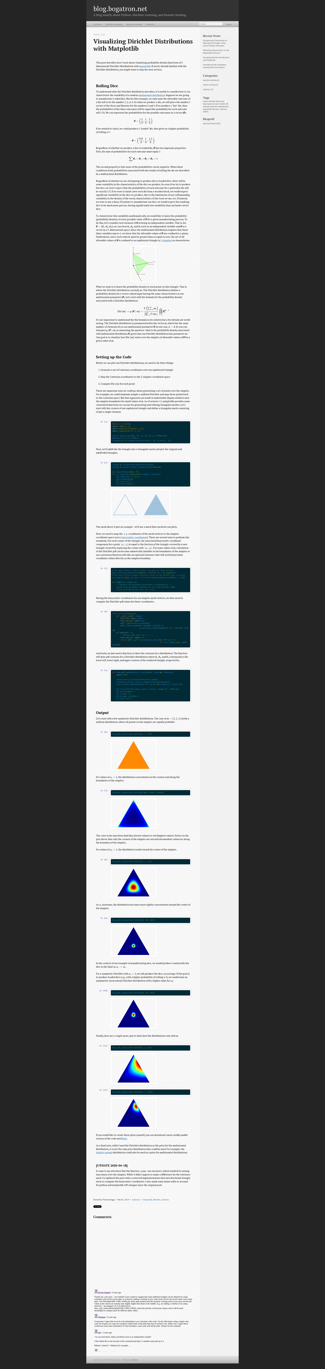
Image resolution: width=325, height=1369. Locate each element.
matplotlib (145, 66)
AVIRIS (205, 111)
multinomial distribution (152, 95)
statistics (136, 1199)
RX (227, 104)
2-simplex (166, 240)
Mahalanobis (224, 106)
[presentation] (184, 112)
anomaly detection (210, 106)
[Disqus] (143, 1254)
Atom (229, 24)
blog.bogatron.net (120, 8)
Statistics (150, 24)
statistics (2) (208, 89)
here (124, 1138)
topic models (220, 104)
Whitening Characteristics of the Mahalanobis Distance (216, 51)
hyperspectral (208, 104)
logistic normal (104, 1152)
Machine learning (113, 24)
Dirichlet (156, 1199)
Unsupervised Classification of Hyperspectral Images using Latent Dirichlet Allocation (215, 43)
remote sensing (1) (210, 84)
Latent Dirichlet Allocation (213, 101)
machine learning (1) (211, 80)
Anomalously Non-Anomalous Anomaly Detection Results (215, 66)
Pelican (135, 1360)
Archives (97, 24)
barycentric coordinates (134, 537)
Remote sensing (134, 24)
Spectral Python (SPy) (211, 123)
